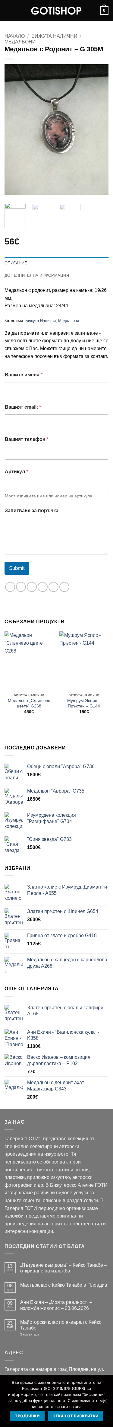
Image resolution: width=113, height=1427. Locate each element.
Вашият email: (23, 407)
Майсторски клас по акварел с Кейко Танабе (61, 1325)
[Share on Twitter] (32, 587)
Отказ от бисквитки (75, 1416)
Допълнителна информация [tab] (37, 275)
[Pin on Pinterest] (53, 587)
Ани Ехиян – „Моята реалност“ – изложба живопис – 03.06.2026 (56, 1305)
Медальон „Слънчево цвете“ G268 (29, 703)
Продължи (26, 1416)
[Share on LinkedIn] (64, 587)
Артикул (16, 471)
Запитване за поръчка (31, 510)
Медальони (20, 41)
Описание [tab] (16, 263)
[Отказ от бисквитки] (104, 1402)
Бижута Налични (54, 36)
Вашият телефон (27, 439)
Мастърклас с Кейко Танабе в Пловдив (63, 1285)
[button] (8, 10)
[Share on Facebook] (21, 587)
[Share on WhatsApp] (10, 587)
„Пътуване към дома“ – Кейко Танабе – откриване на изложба (63, 1268)
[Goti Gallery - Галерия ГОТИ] (57, 10)
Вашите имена (23, 374)
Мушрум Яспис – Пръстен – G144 (84, 703)
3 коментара (38, 1334)
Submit (17, 568)
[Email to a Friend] (43, 587)
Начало (15, 36)
